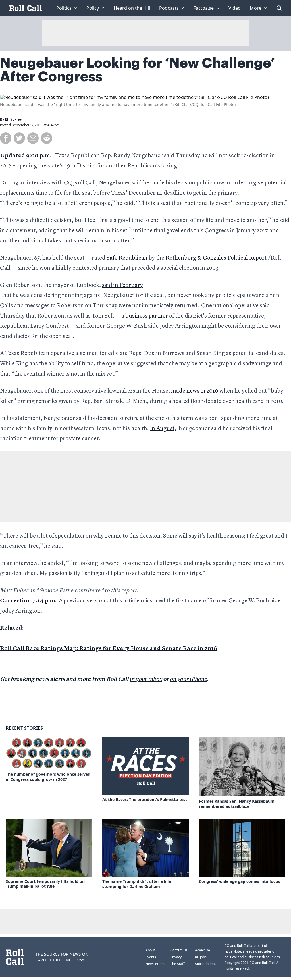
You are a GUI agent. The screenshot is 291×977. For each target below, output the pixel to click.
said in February (122, 285)
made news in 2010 (194, 391)
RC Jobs (201, 957)
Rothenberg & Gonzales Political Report (216, 258)
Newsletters (155, 963)
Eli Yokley (13, 119)
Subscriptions (205, 963)
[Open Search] (279, 8)
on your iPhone (188, 679)
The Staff (177, 963)
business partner (146, 316)
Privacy (176, 957)
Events (151, 957)
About (150, 950)
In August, (163, 429)
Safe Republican (127, 258)
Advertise (202, 950)
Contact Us (179, 950)
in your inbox (146, 679)
